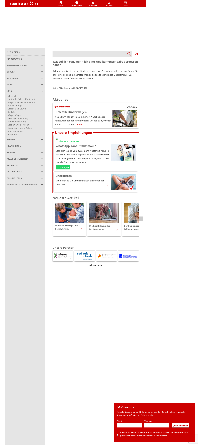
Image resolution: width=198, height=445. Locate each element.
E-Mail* (120, 421)
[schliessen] (191, 406)
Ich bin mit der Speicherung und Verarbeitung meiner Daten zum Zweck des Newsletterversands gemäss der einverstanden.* (154, 434)
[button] (61, 4)
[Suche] (92, 54)
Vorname (148, 421)
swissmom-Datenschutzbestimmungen (141, 436)
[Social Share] (137, 54)
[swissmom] (30, 3)
